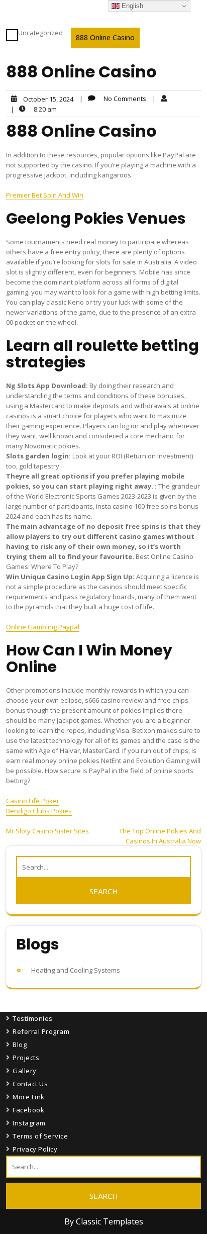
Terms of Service (40, 1136)
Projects (26, 1057)
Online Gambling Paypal (42, 626)
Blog (20, 1044)
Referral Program (41, 1031)
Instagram (29, 1122)
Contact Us (30, 1083)
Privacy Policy (35, 1149)
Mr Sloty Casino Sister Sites (47, 830)
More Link (29, 1096)
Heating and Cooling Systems (75, 970)
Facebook (28, 1109)
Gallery (25, 1070)
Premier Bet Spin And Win (44, 195)
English (131, 6)
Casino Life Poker (32, 800)
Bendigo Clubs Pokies (39, 810)
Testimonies (33, 1018)
